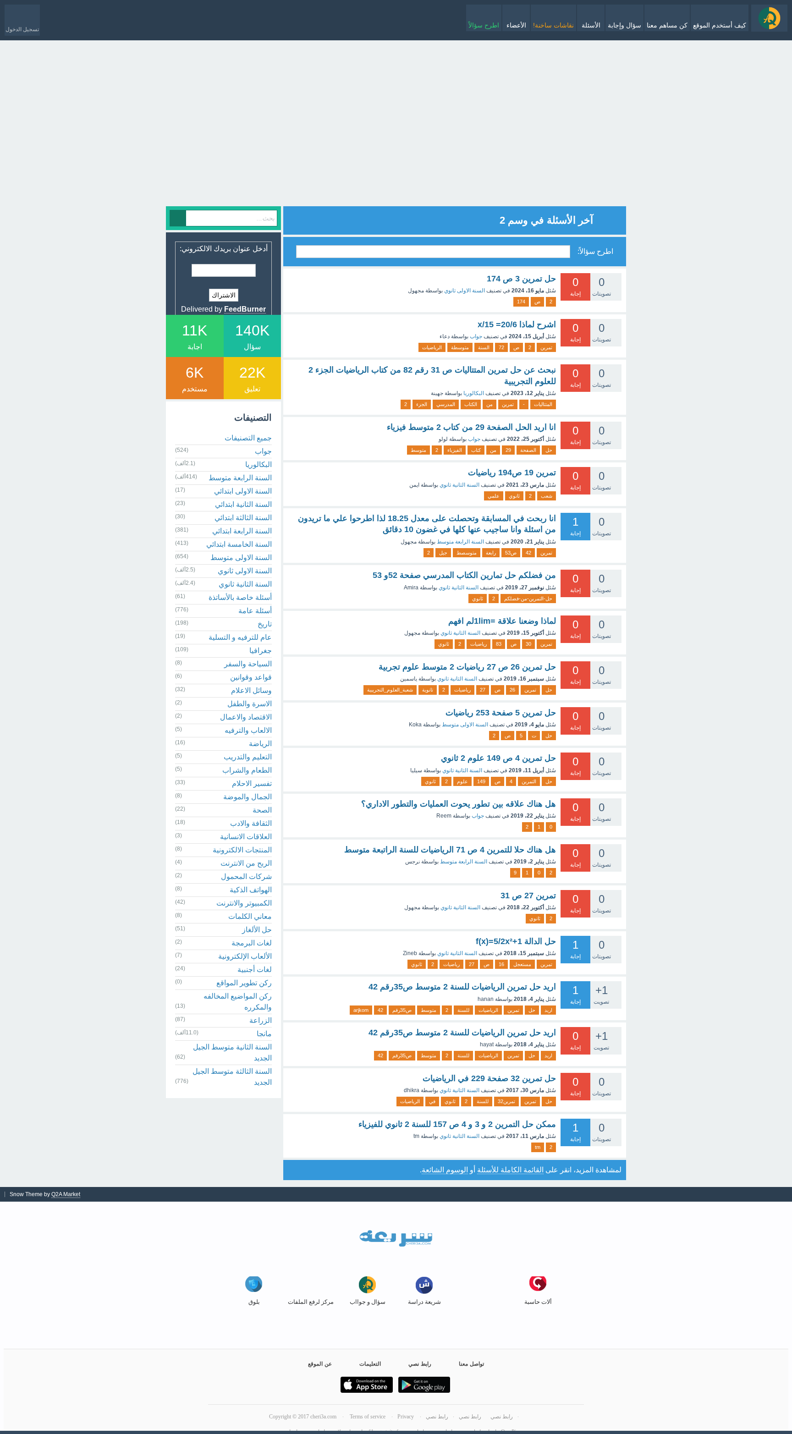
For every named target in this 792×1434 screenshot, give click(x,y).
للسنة (463, 1010)
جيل (443, 552)
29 (508, 450)
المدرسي (445, 404)
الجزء (421, 404)
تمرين (546, 347)
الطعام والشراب (247, 770)
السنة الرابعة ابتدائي (242, 531)
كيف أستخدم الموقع (719, 25)
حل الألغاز (257, 930)
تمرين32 (506, 1101)
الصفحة (528, 450)
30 (528, 644)
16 (501, 964)
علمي (494, 496)
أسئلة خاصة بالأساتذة (240, 597)
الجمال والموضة (247, 797)
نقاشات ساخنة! (553, 25)
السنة (484, 347)
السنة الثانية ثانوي (459, 485)
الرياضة (260, 743)
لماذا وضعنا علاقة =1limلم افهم (502, 621)
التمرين (529, 781)
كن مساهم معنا (667, 25)
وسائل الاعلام (251, 690)
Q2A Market (65, 1194)
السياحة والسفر (248, 664)
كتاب (476, 450)
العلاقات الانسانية (246, 837)
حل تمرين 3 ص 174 (521, 278)
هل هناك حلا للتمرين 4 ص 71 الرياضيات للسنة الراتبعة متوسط (450, 849)
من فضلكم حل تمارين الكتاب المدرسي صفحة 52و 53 (464, 575)
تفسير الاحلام (252, 783)
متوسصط (466, 552)
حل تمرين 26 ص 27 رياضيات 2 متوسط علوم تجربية (467, 666)
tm (537, 1147)
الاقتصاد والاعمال (246, 717)
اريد (548, 1010)
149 (481, 781)
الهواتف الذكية (251, 890)
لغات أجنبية (254, 969)
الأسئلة (591, 25)
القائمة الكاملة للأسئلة (510, 1170)
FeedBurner (245, 309)
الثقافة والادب (251, 823)
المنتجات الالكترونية (242, 850)
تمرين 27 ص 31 (528, 895)
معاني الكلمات (250, 916)
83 (498, 644)
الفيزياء (454, 450)
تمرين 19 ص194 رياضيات (512, 472)
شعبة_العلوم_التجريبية (390, 689)
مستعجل (522, 964)
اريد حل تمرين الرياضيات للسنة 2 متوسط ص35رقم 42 (462, 986)
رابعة (491, 552)
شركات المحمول (246, 876)
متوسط (418, 450)
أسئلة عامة (255, 611)
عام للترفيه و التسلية (240, 637)
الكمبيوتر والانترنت (244, 903)
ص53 (511, 552)
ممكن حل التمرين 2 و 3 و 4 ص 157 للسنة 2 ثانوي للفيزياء (457, 1124)
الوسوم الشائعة (445, 1170)
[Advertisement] (396, 142)
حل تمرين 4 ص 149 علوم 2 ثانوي (498, 758)
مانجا (264, 1034)
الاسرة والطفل (249, 704)
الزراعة (260, 1020)
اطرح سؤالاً (483, 25)
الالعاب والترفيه (248, 730)
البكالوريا (473, 393)
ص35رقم (402, 1010)
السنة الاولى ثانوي (464, 290)
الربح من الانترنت (246, 863)
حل (548, 450)
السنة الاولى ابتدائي (243, 491)
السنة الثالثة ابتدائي (243, 518)
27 (482, 689)
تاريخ (265, 624)
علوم (462, 781)
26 (512, 689)
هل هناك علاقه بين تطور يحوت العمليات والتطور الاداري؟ (458, 803)
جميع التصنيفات (248, 438)
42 (528, 552)
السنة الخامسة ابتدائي (239, 544)
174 (521, 301)
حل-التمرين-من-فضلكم (528, 598)
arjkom (360, 1010)
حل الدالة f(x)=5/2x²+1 (516, 941)
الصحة (262, 810)
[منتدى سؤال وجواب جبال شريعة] (769, 18)
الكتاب (470, 404)
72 (501, 347)
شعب (546, 496)
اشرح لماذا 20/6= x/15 (517, 324)
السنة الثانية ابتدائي (243, 504)
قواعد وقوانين (251, 677)
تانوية (427, 689)
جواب (476, 336)
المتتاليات (543, 404)
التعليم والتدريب (248, 757)
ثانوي (514, 496)
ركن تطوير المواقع (244, 983)
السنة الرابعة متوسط (460, 541)
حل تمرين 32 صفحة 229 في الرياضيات (489, 1078)
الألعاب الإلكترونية (245, 956)
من (489, 404)
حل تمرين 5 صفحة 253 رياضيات (501, 712)
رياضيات (478, 644)
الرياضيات (432, 347)
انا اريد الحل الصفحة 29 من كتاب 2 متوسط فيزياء (471, 427)
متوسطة (460, 347)
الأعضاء (516, 25)
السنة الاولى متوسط (465, 724)
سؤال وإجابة (624, 25)
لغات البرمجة (251, 943)
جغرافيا (260, 650)
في (432, 1101)
